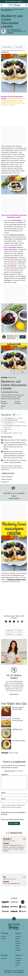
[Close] (26, 476)
